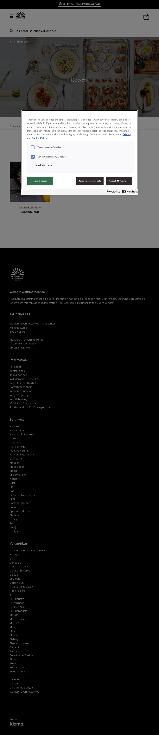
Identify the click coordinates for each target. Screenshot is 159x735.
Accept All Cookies (118, 181)
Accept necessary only (90, 181)
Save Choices (40, 181)
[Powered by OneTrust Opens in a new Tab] (121, 192)
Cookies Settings (43, 165)
